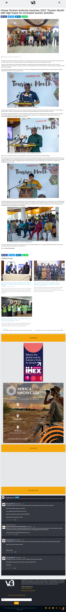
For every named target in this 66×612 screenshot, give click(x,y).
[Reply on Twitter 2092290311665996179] (7, 552)
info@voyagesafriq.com (26, 588)
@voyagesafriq (18, 503)
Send (16, 603)
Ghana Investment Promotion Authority (15, 526)
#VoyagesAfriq (9, 503)
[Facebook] (46, 608)
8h (22, 503)
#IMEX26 (27, 514)
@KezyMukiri (9, 562)
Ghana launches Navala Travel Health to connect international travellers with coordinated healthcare (47, 283)
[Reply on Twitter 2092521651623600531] (7, 520)
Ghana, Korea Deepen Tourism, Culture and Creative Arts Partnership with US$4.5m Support (16, 319)
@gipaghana (30, 526)
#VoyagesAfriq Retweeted (10, 524)
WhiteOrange (20, 609)
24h (34, 526)
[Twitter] (49, 608)
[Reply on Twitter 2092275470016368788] (7, 568)
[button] (59, 2)
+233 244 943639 (31, 590)
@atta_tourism (9, 550)
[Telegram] (63, 608)
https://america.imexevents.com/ (13, 517)
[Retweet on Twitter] (5, 524)
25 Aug (23, 557)
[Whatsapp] (60, 608)
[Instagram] (56, 608)
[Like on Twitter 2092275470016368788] (12, 568)
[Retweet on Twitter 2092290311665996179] (9, 552)
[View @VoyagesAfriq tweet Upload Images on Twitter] (22, 517)
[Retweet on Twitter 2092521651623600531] (9, 520)
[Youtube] (53, 608)
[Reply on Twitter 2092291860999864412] (7, 534)
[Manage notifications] (63, 609)
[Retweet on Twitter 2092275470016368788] (9, 568)
